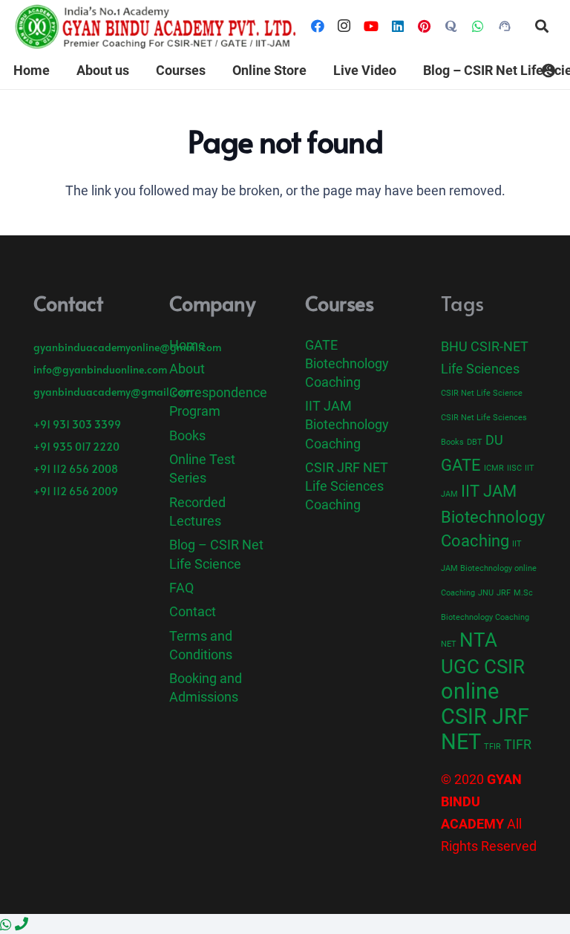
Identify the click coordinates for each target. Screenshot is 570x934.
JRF (504, 593)
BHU (454, 346)
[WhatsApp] (478, 26)
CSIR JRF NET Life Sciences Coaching (346, 486)
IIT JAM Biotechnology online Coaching (489, 568)
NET (448, 644)
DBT (474, 442)
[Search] (542, 26)
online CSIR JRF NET (485, 716)
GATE (461, 464)
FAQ (181, 587)
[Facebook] (317, 26)
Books (187, 435)
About (187, 368)
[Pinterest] (424, 26)
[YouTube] (371, 26)
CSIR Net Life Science (481, 393)
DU (494, 440)
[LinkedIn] (397, 26)
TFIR (492, 746)
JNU (486, 593)
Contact (192, 611)
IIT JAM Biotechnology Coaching (347, 424)
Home (187, 345)
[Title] (451, 26)
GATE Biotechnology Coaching (347, 363)
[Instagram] (344, 26)
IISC (514, 468)
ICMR (494, 468)
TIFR (517, 744)
